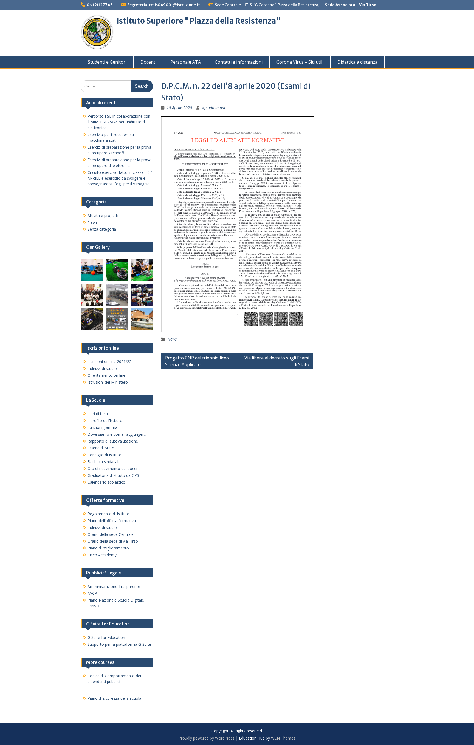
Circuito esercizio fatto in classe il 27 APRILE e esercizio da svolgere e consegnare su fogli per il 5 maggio (120, 178)
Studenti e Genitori (107, 62)
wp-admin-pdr (214, 107)
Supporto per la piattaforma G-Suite (119, 644)
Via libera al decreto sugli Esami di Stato (276, 361)
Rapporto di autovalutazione (113, 441)
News (172, 339)
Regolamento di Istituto (108, 513)
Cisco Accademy (102, 554)
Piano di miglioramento (108, 548)
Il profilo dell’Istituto (105, 420)
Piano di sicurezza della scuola (114, 698)
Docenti (148, 62)
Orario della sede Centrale (111, 534)
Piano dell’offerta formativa (112, 520)
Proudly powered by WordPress (207, 738)
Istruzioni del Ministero (108, 382)
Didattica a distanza (357, 62)
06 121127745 (100, 4)
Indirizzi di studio (102, 368)
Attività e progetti (103, 215)
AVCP (92, 593)
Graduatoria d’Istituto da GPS (113, 475)
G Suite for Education (106, 637)
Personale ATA (185, 62)
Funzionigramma (102, 427)
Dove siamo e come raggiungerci (117, 434)
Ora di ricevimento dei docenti (114, 468)
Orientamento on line (106, 375)
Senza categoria (102, 229)
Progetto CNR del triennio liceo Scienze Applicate (197, 361)
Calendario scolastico (106, 482)
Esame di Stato (101, 448)
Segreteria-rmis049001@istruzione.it (163, 4)
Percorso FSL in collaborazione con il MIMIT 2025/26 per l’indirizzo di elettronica (119, 122)
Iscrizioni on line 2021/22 (109, 361)
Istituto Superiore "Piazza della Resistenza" (198, 21)
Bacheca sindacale (104, 461)
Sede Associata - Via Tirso (350, 4)
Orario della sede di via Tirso (113, 541)
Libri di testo (98, 413)
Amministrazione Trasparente (114, 586)
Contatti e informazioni (239, 62)
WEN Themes (283, 738)
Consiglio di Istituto (105, 454)
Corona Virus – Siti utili (299, 62)
